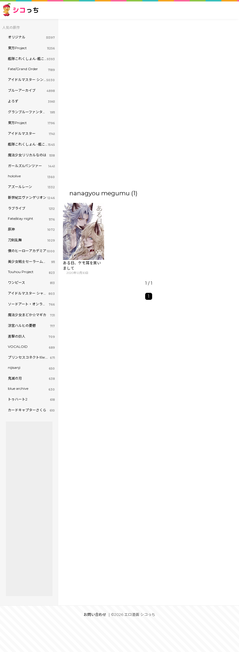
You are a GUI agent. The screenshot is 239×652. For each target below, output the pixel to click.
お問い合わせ (95, 614)
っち (26, 10)
